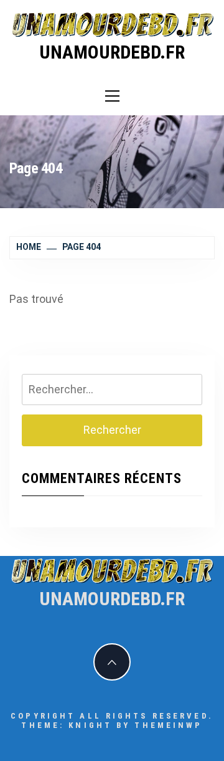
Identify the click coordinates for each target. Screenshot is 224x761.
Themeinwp (168, 725)
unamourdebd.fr (112, 52)
